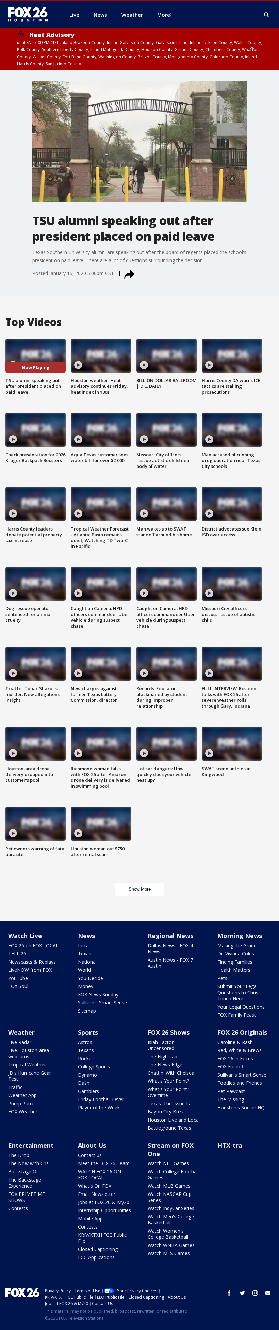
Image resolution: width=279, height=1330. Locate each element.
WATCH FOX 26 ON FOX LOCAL (99, 1174)
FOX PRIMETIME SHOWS (26, 1197)
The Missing (230, 1099)
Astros (85, 1042)
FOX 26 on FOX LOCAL (33, 945)
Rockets (87, 1058)
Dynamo (87, 1075)
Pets (222, 978)
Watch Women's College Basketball (168, 1234)
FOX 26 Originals (242, 1032)
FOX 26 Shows (169, 1032)
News (86, 936)
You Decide (90, 978)
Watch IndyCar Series (171, 1208)
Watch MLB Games (169, 1186)
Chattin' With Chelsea (171, 1073)
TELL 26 (17, 953)
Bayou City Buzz (166, 1111)
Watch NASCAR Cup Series (170, 1197)
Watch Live (25, 936)
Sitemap (87, 1011)
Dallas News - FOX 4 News (170, 948)
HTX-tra (229, 1145)
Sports (88, 1032)
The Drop (18, 1155)
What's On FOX (94, 1186)
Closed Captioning (98, 1249)
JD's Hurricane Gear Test (29, 1076)
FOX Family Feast (236, 1015)
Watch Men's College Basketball (171, 1219)
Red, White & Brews (239, 1050)
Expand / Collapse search (267, 15)
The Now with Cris (28, 1163)
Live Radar (19, 1042)
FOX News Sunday (98, 994)
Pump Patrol (22, 1103)
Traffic (15, 1087)
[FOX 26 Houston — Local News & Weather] (30, 14)
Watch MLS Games (169, 1253)
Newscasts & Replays (32, 962)
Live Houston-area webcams (28, 1053)
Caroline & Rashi (235, 1042)
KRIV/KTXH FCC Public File (102, 1238)
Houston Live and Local (174, 1120)
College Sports (94, 1066)
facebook (229, 1292)
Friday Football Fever (101, 1099)
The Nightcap (162, 1056)
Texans (86, 1050)
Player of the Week (99, 1107)
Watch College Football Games (173, 1174)
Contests (18, 1208)
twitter (242, 1292)
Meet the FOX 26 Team (104, 1163)
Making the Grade (237, 945)
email (268, 1292)
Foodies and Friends (239, 1083)
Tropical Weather (27, 1064)
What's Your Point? (168, 1081)
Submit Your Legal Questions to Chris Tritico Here (237, 992)
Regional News (170, 936)
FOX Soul (18, 986)
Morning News (239, 936)
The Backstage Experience (24, 1182)
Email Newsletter (96, 1194)
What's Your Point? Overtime (168, 1092)
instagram (255, 1292)
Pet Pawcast (231, 1091)
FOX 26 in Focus (235, 1058)
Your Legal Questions (241, 1006)
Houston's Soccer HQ (241, 1107)
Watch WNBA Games (171, 1245)
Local (84, 945)
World (84, 970)
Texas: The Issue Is (169, 1103)
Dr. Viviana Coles (235, 953)
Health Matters (233, 970)
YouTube (18, 978)
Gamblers (88, 1091)
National (87, 962)
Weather (21, 1032)
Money (85, 986)
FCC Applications (96, 1257)
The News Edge (165, 1064)
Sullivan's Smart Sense (102, 1002)
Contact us (90, 1155)
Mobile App (90, 1218)
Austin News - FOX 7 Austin (170, 962)
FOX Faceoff (231, 1066)
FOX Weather (22, 1111)
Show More (140, 889)
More (163, 14)
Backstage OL (23, 1171)
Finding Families (234, 962)
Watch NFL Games (168, 1163)
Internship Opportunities (104, 1210)
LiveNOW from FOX (30, 970)
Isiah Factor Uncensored (161, 1045)
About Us (92, 1145)
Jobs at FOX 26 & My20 (103, 1202)
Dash (83, 1083)
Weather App (22, 1095)
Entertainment (31, 1145)
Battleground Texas (169, 1128)
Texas (84, 953)
